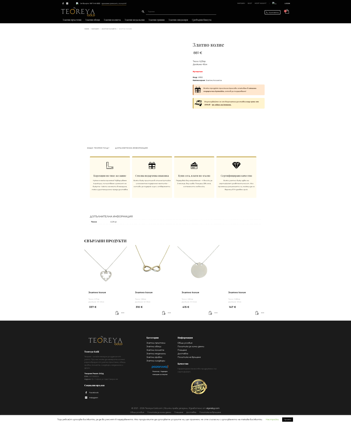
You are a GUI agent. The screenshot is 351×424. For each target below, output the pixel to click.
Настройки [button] (272, 419)
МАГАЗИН (241, 3)
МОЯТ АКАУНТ (260, 3)
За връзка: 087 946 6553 (90, 3)
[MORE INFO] (122, 313)
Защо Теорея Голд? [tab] (98, 148)
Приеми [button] (287, 419)
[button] (117, 313)
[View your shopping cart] (287, 11)
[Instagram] (67, 3)
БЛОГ (250, 3)
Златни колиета (214, 80)
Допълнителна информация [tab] (131, 148)
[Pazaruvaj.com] (160, 367)
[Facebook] (63, 3)
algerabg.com (213, 408)
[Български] (274, 3)
